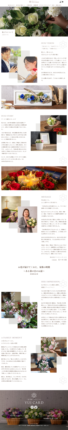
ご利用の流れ (29, 5)
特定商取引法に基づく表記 (50, 418)
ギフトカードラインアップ (45, 5)
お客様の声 (35, 5)
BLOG (53, 5)
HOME (17, 413)
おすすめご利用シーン (20, 5)
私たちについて (11, 5)
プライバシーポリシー (17, 418)
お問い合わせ (58, 5)
